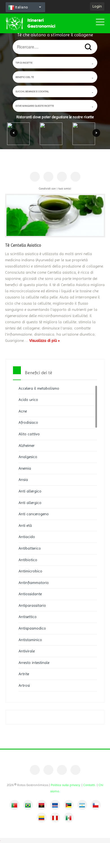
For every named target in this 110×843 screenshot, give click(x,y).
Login (97, 6)
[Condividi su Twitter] (62, 177)
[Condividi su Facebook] (35, 177)
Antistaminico (30, 639)
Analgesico (28, 456)
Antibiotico (28, 559)
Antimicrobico (30, 571)
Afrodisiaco (28, 422)
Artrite (24, 674)
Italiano (21, 7)
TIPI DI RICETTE (24, 62)
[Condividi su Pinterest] (48, 177)
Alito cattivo (29, 434)
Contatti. (89, 785)
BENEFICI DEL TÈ (25, 77)
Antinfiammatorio (34, 582)
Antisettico (28, 616)
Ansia (23, 479)
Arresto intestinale (34, 662)
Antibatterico (30, 548)
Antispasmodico (32, 628)
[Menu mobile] (100, 23)
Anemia (25, 468)
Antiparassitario (32, 605)
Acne (23, 411)
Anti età (25, 525)
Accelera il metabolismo (39, 388)
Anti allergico (30, 491)
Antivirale (27, 651)
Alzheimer (27, 445)
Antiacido (27, 536)
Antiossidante (30, 594)
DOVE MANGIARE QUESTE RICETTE (35, 105)
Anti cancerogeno (34, 514)
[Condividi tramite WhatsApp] (75, 177)
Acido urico (28, 399)
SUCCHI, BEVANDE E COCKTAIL (32, 91)
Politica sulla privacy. (66, 785)
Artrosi (24, 685)
